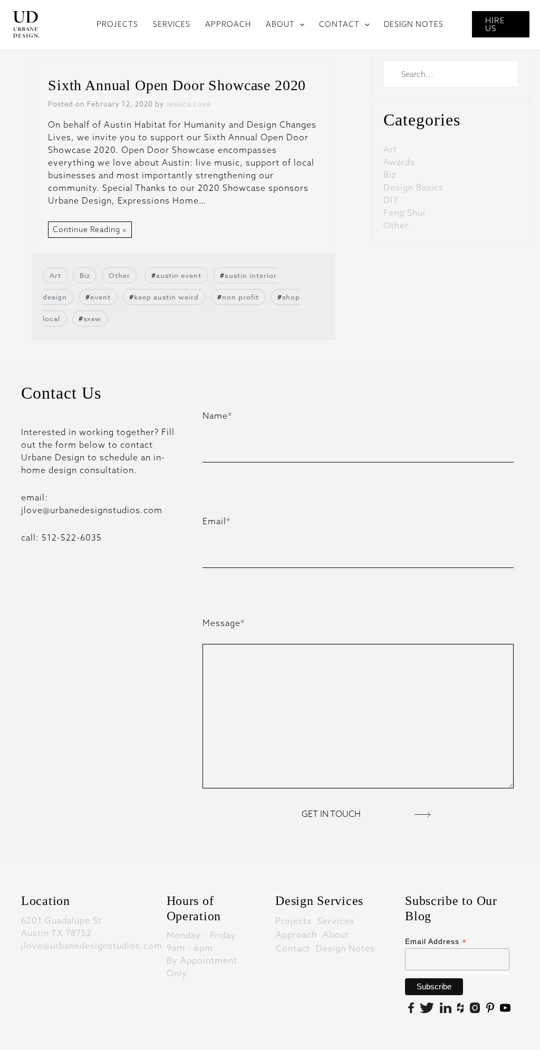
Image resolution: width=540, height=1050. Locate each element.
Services (335, 920)
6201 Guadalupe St (61, 920)
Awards (399, 162)
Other (119, 275)
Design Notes (345, 947)
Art (55, 275)
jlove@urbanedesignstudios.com (91, 945)
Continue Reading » (90, 229)
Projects (293, 920)
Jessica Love (188, 104)
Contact (293, 947)
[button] (299, 24)
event (100, 297)
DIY (391, 200)
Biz (85, 275)
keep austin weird (166, 297)
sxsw (92, 318)
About (336, 934)
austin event (178, 275)
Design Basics (413, 187)
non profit (240, 297)
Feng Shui (404, 212)
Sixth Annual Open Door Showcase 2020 (177, 85)
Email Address (436, 942)
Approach (296, 934)
